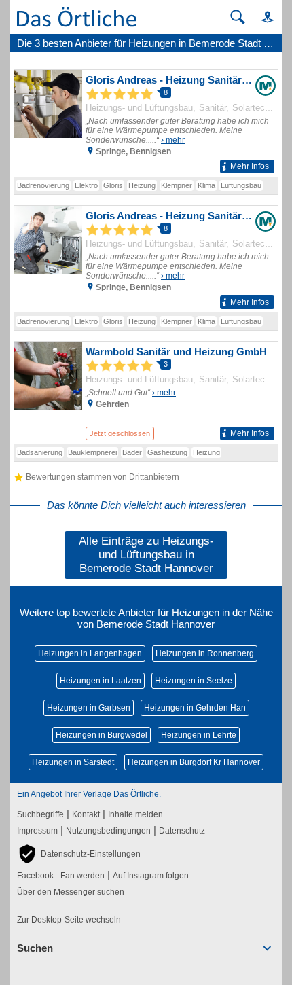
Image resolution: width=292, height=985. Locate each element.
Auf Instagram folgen (151, 875)
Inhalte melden (135, 814)
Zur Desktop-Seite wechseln (69, 920)
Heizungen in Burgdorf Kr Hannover (194, 762)
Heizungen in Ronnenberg (205, 653)
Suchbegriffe (40, 814)
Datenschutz (182, 831)
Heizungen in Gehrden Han (195, 708)
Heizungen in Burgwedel (101, 735)
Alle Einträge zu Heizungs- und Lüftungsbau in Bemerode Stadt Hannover (146, 555)
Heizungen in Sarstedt (73, 762)
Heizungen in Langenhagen (90, 653)
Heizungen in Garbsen (88, 708)
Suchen (35, 948)
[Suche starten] (237, 17)
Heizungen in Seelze (193, 680)
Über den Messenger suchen (70, 892)
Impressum (37, 831)
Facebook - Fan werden (61, 875)
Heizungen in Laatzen (100, 680)
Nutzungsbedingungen (108, 831)
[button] (261, 17)
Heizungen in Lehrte (198, 735)
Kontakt (86, 814)
